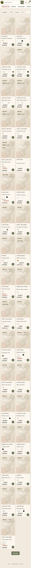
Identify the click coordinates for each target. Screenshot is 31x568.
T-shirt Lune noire (6, 194)
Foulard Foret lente (21, 131)
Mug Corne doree (20, 384)
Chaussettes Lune (20, 508)
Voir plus (15, 553)
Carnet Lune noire (21, 163)
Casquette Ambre (5, 446)
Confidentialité (15, 564)
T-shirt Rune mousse (6, 69)
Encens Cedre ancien (6, 384)
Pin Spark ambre (5, 258)
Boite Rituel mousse (6, 162)
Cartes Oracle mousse (6, 131)
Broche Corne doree (21, 258)
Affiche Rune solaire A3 (22, 100)
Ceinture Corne (20, 446)
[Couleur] (3, 41)
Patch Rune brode (21, 415)
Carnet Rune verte (6, 352)
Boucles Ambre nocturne (22, 289)
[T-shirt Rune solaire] (23, 26)
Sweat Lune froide (6, 227)
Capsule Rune (6, 67)
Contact (21, 564)
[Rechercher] (22, 2)
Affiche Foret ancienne (7, 38)
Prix (23, 12)
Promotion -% (5, 6)
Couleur (17, 12)
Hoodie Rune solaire (21, 69)
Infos (9, 564)
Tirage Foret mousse (6, 321)
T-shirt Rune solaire (21, 38)
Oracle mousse (7, 128)
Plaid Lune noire (5, 415)
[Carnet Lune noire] (23, 149)
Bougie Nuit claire (21, 352)
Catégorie (4, 12)
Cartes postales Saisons (7, 539)
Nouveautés (21, 6)
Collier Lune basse (6, 289)
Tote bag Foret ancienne (22, 227)
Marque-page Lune (6, 477)
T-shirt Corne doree (21, 195)
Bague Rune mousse (6, 100)
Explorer (13, 6)
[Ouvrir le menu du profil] (25, 2)
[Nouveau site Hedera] (2, 2)
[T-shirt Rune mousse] (8, 56)
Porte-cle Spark (20, 477)
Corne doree (21, 192)
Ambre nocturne (22, 286)
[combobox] (12, 2)
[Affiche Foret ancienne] (8, 26)
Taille (11, 12)
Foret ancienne (22, 128)
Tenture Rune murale (6, 508)
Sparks (4, 255)
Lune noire (5, 192)
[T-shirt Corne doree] (23, 182)
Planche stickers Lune (21, 321)
